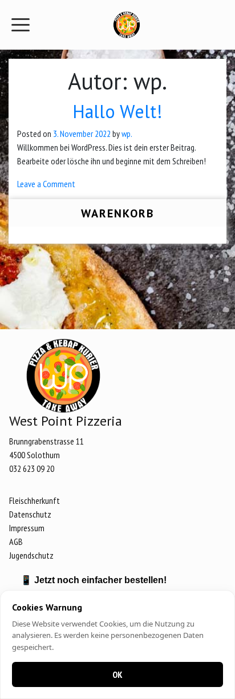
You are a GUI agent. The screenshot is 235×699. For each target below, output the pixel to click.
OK (117, 674)
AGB (16, 541)
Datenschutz (30, 514)
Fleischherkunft (34, 500)
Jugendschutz (31, 555)
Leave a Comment (46, 183)
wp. (126, 133)
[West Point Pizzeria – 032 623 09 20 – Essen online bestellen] (126, 24)
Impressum (26, 528)
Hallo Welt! (117, 111)
